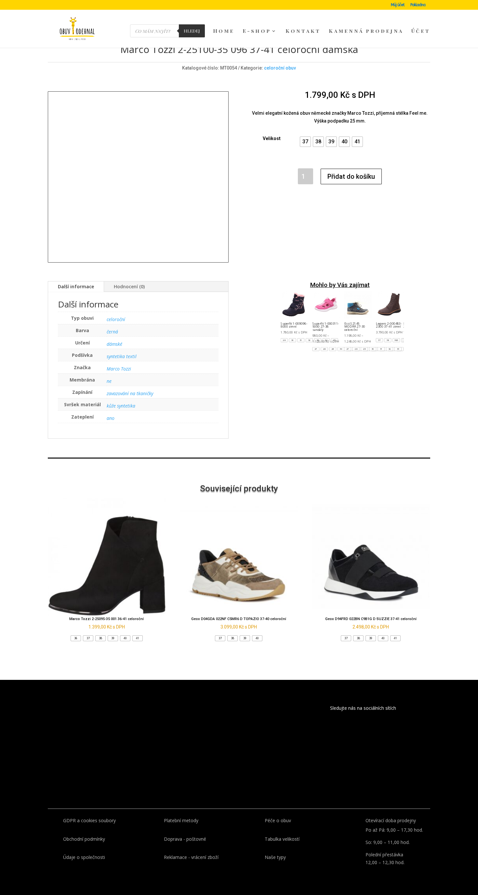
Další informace (76, 286)
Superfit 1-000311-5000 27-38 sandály (325, 326)
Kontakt (303, 31)
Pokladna (417, 5)
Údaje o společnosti (84, 857)
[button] (305, 142)
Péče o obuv (278, 820)
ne (109, 381)
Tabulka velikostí (282, 839)
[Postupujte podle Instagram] (354, 726)
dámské (114, 344)
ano (110, 418)
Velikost (272, 138)
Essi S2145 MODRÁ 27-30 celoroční (354, 326)
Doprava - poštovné (185, 839)
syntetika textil (122, 356)
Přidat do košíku (351, 176)
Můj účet (398, 5)
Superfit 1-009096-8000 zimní (294, 325)
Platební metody (181, 820)
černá (112, 332)
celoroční (116, 319)
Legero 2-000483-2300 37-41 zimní (389, 325)
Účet (420, 31)
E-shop (257, 31)
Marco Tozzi (119, 369)
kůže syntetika (121, 406)
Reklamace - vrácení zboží (191, 857)
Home (223, 31)
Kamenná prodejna (366, 31)
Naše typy (275, 857)
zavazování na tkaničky (130, 393)
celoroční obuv (280, 68)
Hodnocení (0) (129, 286)
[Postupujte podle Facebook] (337, 726)
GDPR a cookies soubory (89, 820)
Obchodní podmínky (84, 839)
